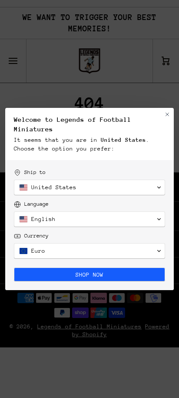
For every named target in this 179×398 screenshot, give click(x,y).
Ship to (35, 172)
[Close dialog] (167, 114)
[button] (89, 187)
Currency (36, 236)
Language (36, 204)
